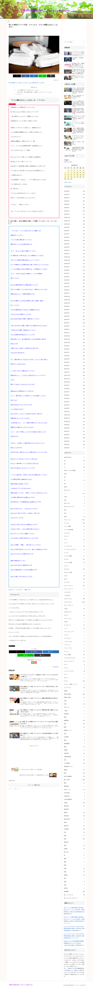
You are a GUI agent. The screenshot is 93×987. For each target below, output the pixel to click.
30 (71, 179)
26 (80, 176)
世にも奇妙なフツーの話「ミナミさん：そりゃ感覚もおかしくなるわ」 (27, 82)
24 (74, 176)
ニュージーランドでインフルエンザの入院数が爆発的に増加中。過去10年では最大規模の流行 (74, 928)
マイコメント (20, 94)
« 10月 (65, 182)
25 (77, 176)
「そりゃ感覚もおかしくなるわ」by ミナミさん (28, 90)
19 (80, 174)
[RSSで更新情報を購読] (35, 662)
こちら (66, 966)
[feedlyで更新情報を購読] (32, 662)
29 (68, 179)
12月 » (69, 182)
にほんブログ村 (68, 161)
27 (83, 176)
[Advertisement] (34, 31)
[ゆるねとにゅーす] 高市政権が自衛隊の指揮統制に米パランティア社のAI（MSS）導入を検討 (74, 943)
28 (65, 179)
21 (65, 176)
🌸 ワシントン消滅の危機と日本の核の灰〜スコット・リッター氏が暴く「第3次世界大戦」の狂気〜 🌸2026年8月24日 (74, 909)
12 (80, 172)
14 (65, 174)
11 (77, 172)
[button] (51, 75)
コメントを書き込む (34, 785)
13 (83, 172)
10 (74, 172)
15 (68, 174)
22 (68, 176)
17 (74, 174)
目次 (32, 87)
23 (71, 176)
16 (71, 174)
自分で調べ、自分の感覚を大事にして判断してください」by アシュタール (35, 92)
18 (77, 174)
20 (83, 174)
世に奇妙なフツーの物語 (71, 970)
